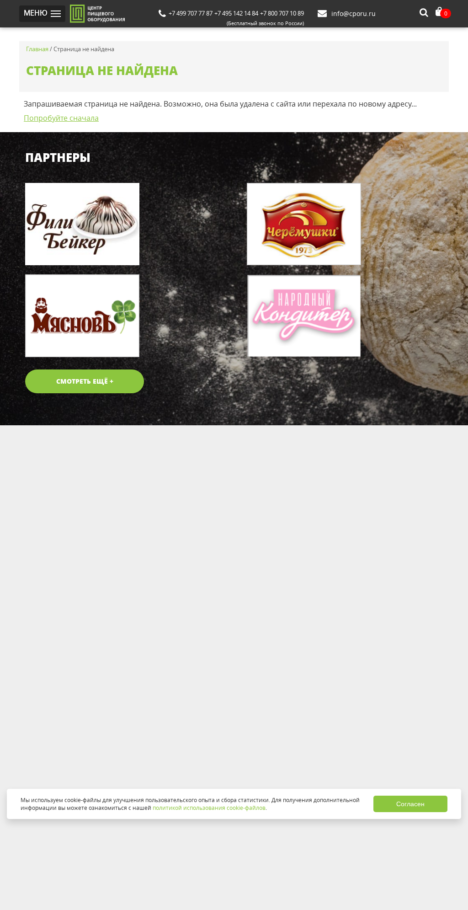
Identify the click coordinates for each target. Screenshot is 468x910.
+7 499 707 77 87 (191, 13)
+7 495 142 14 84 (236, 13)
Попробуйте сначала (61, 118)
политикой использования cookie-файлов (209, 807)
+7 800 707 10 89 (282, 13)
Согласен (410, 804)
